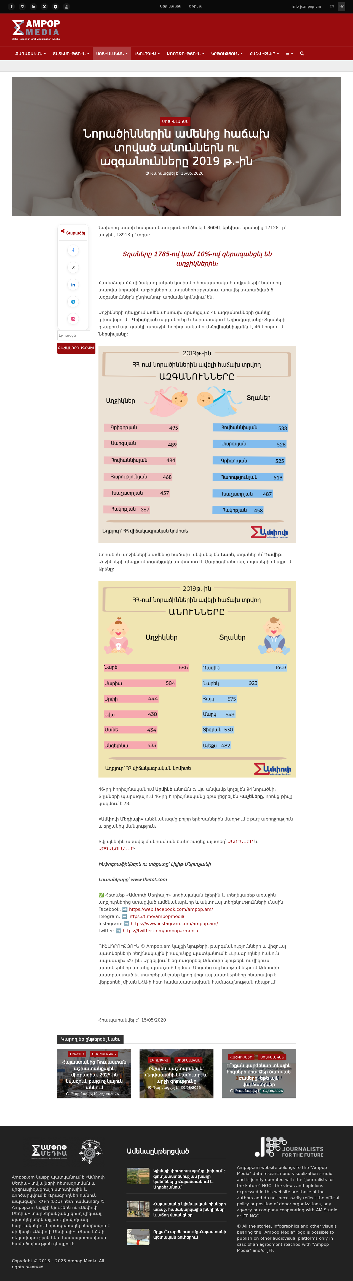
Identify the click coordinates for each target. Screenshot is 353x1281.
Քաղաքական (28, 54)
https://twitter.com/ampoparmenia (160, 930)
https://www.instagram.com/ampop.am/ (174, 923)
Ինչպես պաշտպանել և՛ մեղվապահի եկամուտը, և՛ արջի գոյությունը (176, 1075)
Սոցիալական (110, 54)
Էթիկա (196, 6)
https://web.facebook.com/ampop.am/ (171, 909)
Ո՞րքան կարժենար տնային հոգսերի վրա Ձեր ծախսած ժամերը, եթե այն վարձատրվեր (258, 1075)
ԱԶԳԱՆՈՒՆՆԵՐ (116, 848)
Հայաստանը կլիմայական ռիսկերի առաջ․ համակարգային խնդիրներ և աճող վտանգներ (189, 1209)
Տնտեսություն (69, 54)
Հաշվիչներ (262, 54)
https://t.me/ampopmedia (156, 916)
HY (341, 6)
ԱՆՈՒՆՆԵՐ (240, 841)
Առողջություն (183, 54)
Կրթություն (225, 54)
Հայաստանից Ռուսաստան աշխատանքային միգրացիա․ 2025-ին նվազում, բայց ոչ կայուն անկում (94, 1075)
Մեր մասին (170, 6)
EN (332, 6)
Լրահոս (77, 1054)
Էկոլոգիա (145, 54)
